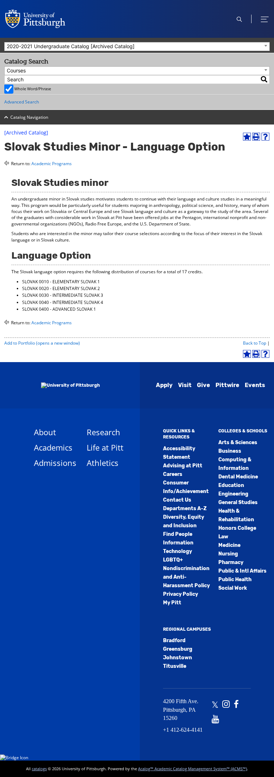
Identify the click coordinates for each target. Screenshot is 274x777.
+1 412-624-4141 (183, 730)
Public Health (235, 580)
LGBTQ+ (173, 560)
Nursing (228, 554)
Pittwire (227, 385)
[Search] (264, 79)
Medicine (229, 545)
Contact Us (177, 500)
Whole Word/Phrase (32, 88)
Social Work (232, 588)
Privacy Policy (180, 594)
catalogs (39, 768)
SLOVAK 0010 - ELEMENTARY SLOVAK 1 (61, 282)
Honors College (237, 528)
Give (203, 385)
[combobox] (137, 46)
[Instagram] (226, 705)
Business (229, 451)
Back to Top (254, 343)
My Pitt (172, 603)
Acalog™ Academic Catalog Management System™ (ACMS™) (192, 768)
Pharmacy (230, 562)
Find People (177, 534)
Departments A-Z (185, 509)
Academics (53, 447)
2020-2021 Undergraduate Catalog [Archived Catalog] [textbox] (71, 46)
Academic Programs (51, 164)
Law (223, 537)
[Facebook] (236, 705)
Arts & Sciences (237, 443)
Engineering (233, 494)
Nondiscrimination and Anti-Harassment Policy (186, 577)
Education (231, 485)
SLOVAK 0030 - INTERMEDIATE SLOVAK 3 (62, 295)
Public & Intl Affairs (242, 571)
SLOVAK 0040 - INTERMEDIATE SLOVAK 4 (62, 302)
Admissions (55, 462)
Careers (172, 474)
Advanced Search (21, 102)
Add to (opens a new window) (42, 343)
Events (255, 385)
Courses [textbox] (16, 70)
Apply (164, 385)
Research (103, 432)
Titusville (174, 666)
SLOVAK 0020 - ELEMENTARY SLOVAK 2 (61, 288)
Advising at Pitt (182, 466)
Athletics (102, 462)
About (45, 432)
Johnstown (177, 658)
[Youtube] (215, 720)
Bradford (174, 641)
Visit (185, 385)
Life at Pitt (105, 447)
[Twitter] (215, 705)
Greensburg (177, 649)
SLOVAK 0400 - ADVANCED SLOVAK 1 (59, 309)
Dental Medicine (238, 477)
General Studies (238, 502)
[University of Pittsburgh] (61, 385)
